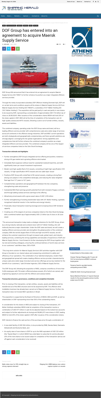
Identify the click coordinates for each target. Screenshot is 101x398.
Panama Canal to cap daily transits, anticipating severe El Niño (81, 266)
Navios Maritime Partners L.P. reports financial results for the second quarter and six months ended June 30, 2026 (84, 278)
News (9, 23)
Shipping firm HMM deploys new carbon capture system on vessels (52, 365)
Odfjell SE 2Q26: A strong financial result (82, 272)
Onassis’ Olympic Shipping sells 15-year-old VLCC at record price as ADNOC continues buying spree (83, 259)
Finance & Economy (17, 23)
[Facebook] (93, 1)
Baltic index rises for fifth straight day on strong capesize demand (15, 365)
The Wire (36, 25)
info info (6, 44)
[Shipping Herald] (20, 8)
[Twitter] (98, 1)
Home (4, 23)
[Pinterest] (13, 49)
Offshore (26, 25)
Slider (30, 25)
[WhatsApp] (18, 49)
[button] (97, 16)
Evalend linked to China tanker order (81, 253)
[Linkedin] (95, 1)
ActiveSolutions (33, 395)
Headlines (19, 25)
